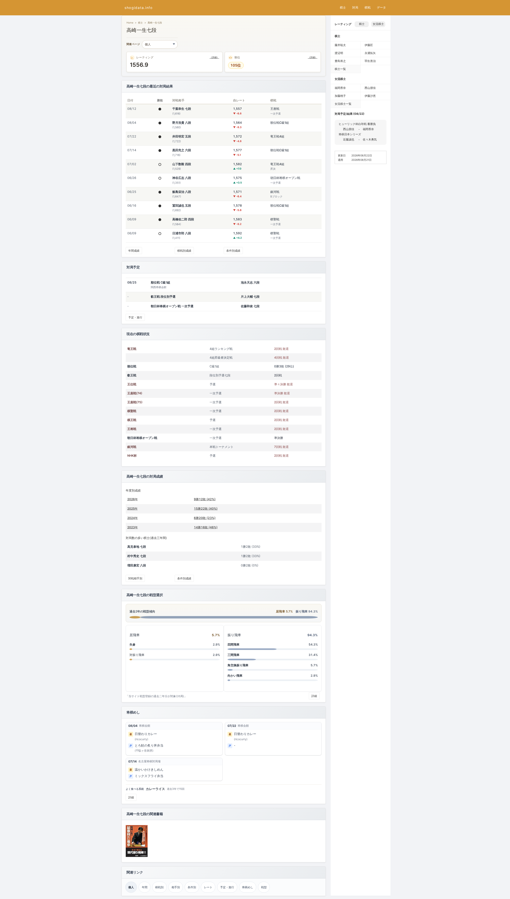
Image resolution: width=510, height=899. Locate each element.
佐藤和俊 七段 (250, 306)
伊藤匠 (369, 45)
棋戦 (368, 7)
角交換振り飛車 (238, 665)
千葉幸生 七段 (181, 109)
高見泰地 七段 (136, 547)
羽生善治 (370, 61)
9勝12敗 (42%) (205, 499)
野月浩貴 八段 (181, 123)
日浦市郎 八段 (181, 233)
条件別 (192, 887)
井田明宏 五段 (181, 136)
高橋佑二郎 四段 (183, 219)
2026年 (132, 499)
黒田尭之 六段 (181, 150)
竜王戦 (131, 349)
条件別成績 (233, 250)
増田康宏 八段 (136, 565)
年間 (144, 887)
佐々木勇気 (370, 139)
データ (381, 7)
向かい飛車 (235, 675)
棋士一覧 (340, 69)
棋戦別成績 (184, 250)
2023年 (132, 527)
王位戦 (131, 384)
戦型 (264, 887)
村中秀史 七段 (136, 556)
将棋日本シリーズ (350, 134)
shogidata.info (139, 8)
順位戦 (131, 366)
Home (130, 22)
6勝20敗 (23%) (205, 518)
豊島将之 (340, 61)
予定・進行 (135, 317)
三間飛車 (233, 655)
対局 (355, 7)
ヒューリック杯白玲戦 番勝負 (357, 124)
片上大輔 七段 (250, 296)
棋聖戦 (131, 411)
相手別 (176, 887)
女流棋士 (378, 24)
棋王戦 (131, 420)
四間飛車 (233, 644)
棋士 (343, 7)
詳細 (314, 696)
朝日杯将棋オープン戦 (142, 438)
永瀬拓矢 (370, 53)
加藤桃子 (340, 95)
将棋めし (247, 887)
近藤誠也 (348, 139)
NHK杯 (132, 455)
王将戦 (131, 429)
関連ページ (133, 44)
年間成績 (133, 250)
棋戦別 (159, 887)
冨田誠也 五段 (181, 205)
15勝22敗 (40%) (206, 508)
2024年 (132, 518)
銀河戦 (131, 447)
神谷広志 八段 (181, 178)
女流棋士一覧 (343, 103)
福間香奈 (340, 87)
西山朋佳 (370, 87)
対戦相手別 (135, 578)
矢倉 (132, 644)
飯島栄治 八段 (181, 192)
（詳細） (214, 57)
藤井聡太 (340, 45)
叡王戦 (131, 375)
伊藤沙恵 (370, 95)
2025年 (132, 508)
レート (208, 887)
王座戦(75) (134, 402)
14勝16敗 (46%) (206, 527)
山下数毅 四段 (181, 164)
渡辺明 (339, 53)
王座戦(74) (134, 393)
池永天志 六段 (250, 282)
